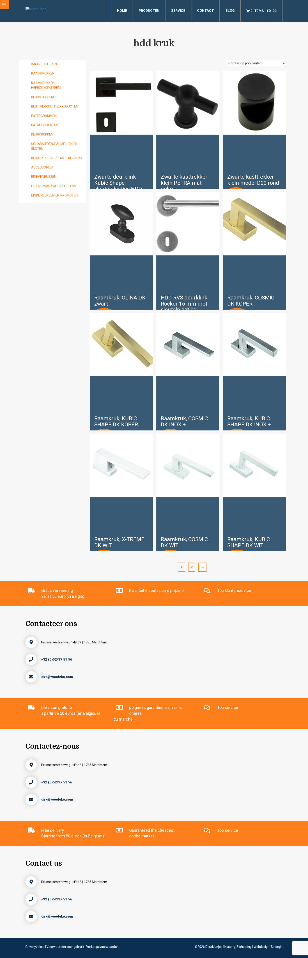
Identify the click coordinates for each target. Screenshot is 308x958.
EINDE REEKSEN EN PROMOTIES (54, 195)
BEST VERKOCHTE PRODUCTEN (54, 106)
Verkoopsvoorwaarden (102, 947)
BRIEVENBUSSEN (43, 177)
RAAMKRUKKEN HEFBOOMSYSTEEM (46, 85)
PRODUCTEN (149, 11)
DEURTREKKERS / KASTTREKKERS (56, 158)
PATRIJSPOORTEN (44, 125)
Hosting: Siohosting (238, 947)
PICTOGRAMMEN (44, 116)
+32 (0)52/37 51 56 (56, 659)
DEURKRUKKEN (42, 134)
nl (4, 4)
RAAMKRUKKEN (43, 73)
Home (122, 11)
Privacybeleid (35, 947)
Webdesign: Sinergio (268, 947)
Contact (205, 11)
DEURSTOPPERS (43, 97)
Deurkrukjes (214, 947)
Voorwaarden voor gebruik (65, 947)
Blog (230, 11)
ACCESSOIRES (42, 167)
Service (178, 11)
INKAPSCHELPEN (44, 64)
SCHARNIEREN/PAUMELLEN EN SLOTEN (54, 146)
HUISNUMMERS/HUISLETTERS (53, 186)
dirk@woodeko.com (57, 677)
